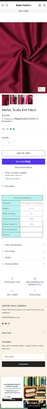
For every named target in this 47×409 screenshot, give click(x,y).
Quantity (5, 137)
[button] (23, 120)
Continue (12, 399)
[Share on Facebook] (11, 129)
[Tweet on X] (8, 129)
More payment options (23, 167)
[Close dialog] (44, 378)
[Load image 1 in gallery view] (23, 57)
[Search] (8, 5)
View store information (12, 179)
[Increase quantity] (14, 142)
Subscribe (23, 364)
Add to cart (23, 153)
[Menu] (2, 5)
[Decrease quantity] (4, 142)
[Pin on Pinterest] (14, 129)
